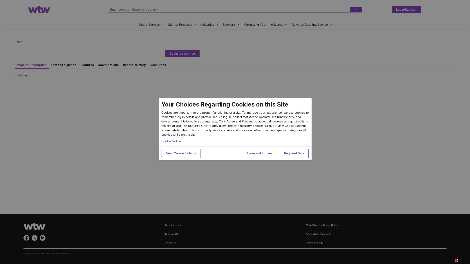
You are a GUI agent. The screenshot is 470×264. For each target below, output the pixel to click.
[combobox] (459, 260)
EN (462, 260)
